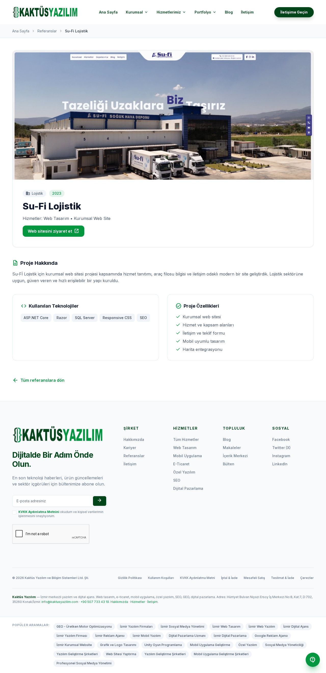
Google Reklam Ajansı (271, 636)
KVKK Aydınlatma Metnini (38, 512)
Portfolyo (206, 12)
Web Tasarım (184, 447)
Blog (229, 12)
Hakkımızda (134, 439)
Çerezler (307, 578)
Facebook (281, 439)
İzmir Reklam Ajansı (110, 636)
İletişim (247, 12)
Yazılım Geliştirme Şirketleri (77, 654)
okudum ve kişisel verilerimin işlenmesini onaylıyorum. (60, 514)
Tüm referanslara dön (38, 380)
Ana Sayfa (108, 12)
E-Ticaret (181, 464)
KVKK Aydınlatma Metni (197, 578)
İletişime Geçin (294, 12)
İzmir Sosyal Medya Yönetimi (182, 626)
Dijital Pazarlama (188, 488)
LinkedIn (280, 464)
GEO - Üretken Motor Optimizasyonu (84, 626)
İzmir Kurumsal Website (74, 645)
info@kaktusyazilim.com (60, 602)
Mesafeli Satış (254, 578)
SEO (176, 480)
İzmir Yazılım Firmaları (136, 626)
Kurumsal (137, 12)
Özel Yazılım (184, 472)
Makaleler (232, 447)
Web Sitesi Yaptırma (121, 654)
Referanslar (47, 31)
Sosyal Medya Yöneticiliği (284, 645)
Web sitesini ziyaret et (53, 231)
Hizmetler (137, 602)
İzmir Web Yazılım (262, 626)
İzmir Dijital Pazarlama (230, 636)
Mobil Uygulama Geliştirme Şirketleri (221, 654)
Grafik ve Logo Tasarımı (118, 645)
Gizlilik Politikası (130, 578)
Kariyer (130, 447)
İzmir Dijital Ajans (296, 626)
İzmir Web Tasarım (226, 626)
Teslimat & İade (282, 578)
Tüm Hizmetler (186, 439)
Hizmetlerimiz (171, 12)
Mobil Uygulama (187, 456)
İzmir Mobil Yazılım (147, 636)
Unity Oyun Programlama (163, 645)
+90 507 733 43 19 (94, 602)
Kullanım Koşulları (161, 578)
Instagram (281, 456)
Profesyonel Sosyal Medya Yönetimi (84, 663)
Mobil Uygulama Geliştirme (210, 645)
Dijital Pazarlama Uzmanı (187, 636)
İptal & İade (229, 578)
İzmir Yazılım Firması (72, 636)
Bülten (228, 464)
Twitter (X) (281, 447)
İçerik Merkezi (235, 456)
